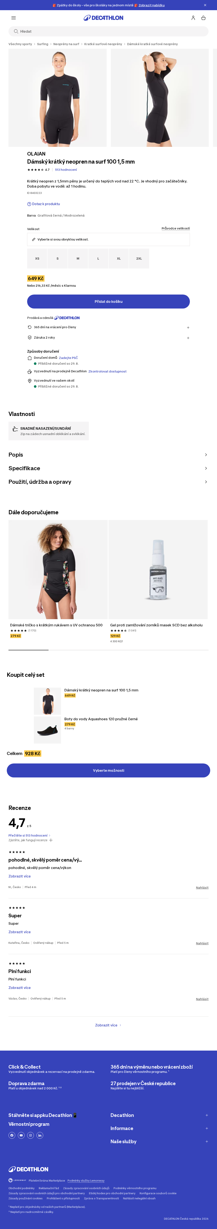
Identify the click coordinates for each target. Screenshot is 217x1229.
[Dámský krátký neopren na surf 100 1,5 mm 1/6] (57, 98)
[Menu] (13, 18)
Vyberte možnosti (108, 770)
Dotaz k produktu (46, 204)
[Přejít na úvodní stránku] (103, 18)
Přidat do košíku (108, 301)
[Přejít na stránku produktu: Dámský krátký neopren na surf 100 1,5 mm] (47, 701)
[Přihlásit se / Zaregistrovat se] (193, 18)
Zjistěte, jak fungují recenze (27, 840)
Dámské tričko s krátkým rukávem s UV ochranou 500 (56, 625)
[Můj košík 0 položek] (203, 18)
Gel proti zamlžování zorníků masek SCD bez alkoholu (156, 625)
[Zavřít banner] (205, 5)
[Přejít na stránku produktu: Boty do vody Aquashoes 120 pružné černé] (47, 730)
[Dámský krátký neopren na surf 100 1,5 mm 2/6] (160, 98)
